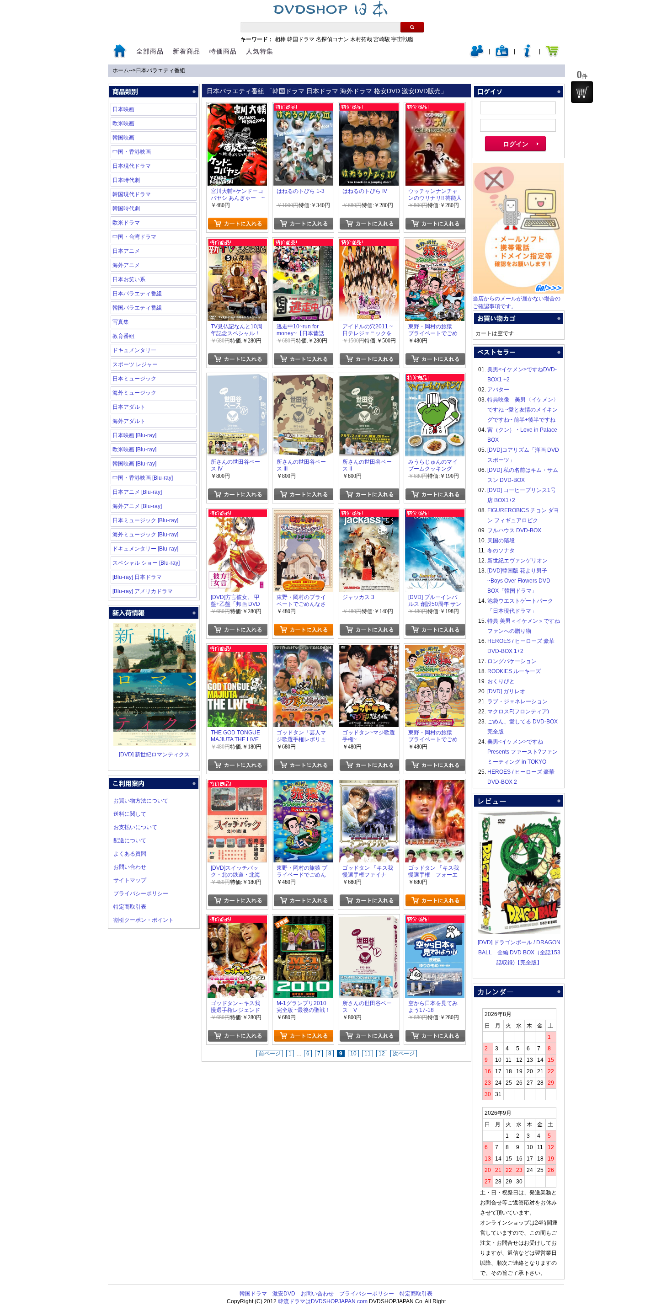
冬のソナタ (501, 550)
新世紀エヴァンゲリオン (517, 560)
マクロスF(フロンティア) (518, 711)
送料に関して (129, 814)
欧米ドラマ (126, 222)
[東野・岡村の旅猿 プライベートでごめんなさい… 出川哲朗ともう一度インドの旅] (434, 650)
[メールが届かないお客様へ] (518, 292)
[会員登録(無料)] (502, 55)
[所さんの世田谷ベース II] (369, 379)
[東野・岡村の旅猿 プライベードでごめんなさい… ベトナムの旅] (303, 785)
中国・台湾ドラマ (134, 237)
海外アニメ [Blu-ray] (137, 506)
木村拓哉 (361, 39)
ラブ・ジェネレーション (517, 701)
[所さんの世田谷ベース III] (303, 379)
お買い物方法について (140, 800)
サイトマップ (129, 880)
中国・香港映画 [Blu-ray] (142, 478)
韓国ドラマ (301, 39)
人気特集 (259, 51)
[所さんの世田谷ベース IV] (237, 379)
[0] (582, 92)
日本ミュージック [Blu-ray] (145, 520)
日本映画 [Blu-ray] (134, 435)
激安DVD (283, 1293)
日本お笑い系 (128, 279)
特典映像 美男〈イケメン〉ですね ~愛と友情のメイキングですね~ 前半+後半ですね (523, 409)
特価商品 (223, 51)
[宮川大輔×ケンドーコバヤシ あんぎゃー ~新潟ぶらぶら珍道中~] (237, 108)
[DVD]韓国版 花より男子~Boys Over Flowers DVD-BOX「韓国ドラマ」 (519, 580)
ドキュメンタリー (134, 350)
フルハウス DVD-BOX (514, 530)
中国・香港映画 (131, 152)
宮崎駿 (381, 39)
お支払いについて (135, 827)
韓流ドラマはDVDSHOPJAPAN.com (323, 1301)
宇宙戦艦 (402, 39)
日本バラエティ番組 (160, 70)
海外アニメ (126, 265)
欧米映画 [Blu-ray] (134, 449)
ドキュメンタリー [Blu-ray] (145, 549)
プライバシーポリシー (140, 893)
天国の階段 (501, 540)
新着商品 (186, 51)
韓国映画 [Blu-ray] (134, 463)
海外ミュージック (134, 393)
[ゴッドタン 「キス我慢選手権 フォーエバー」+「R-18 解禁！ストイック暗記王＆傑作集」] (434, 785)
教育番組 (123, 336)
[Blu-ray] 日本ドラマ (137, 577)
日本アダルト (128, 407)
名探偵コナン (332, 39)
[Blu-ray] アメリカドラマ (142, 591)
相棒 (280, 39)
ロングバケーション (512, 661)
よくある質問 (129, 854)
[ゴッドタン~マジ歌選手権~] (369, 650)
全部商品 (150, 51)
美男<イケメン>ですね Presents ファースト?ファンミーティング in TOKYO (522, 751)
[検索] (412, 27)
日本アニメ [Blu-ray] (137, 492)
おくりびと (501, 681)
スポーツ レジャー (135, 364)
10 (353, 1053)
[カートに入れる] (237, 224)
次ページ (404, 1053)
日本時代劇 (126, 180)
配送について (129, 840)
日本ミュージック (134, 378)
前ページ (270, 1053)
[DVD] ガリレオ (506, 691)
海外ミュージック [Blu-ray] (145, 534)
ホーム (120, 70)
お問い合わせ (129, 867)
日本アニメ (126, 251)
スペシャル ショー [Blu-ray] (146, 563)
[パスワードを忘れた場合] (527, 55)
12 (382, 1053)
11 (367, 1053)
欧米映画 (123, 123)
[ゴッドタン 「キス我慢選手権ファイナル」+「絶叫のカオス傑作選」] (369, 785)
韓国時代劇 (126, 208)
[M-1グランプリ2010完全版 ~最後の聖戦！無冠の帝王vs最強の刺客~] (303, 920)
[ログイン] (477, 55)
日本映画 (123, 109)
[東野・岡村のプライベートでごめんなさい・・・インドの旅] (303, 514)
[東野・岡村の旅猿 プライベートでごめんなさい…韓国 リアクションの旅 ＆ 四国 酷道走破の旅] (434, 244)
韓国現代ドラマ (131, 194)
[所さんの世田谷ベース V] (369, 920)
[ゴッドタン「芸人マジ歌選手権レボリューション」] (303, 650)
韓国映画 (123, 137)
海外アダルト (128, 421)
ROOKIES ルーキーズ (514, 671)
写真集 (120, 322)
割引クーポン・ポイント (143, 920)
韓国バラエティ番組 (137, 308)
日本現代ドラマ (131, 166)
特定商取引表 (129, 907)
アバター (498, 389)
